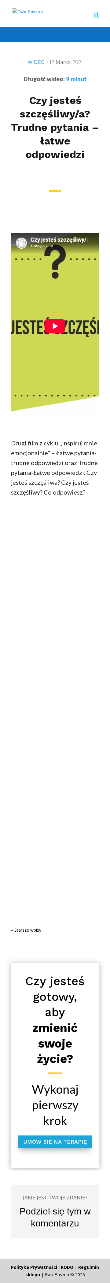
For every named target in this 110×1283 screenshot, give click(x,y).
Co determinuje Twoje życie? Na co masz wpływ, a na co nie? (50, 556)
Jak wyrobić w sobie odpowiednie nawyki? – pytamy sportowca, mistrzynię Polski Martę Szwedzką (53, 688)
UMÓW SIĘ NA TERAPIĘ (55, 1142)
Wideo (23, 567)
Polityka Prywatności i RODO (42, 1267)
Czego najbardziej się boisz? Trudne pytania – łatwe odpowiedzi (52, 820)
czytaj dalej (29, 618)
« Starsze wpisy (26, 930)
